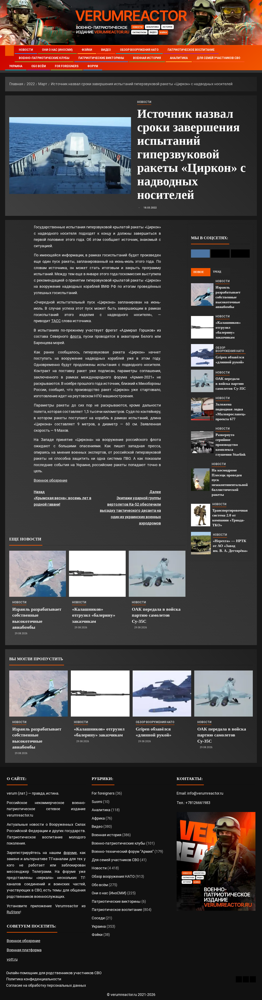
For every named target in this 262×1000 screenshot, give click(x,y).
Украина (15, 66)
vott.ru (12, 959)
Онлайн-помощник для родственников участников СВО (54, 973)
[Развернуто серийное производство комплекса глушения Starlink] (202, 442)
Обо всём (38, 66)
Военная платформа (24, 950)
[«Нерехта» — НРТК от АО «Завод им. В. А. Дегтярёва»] (201, 543)
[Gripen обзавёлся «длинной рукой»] (202, 355)
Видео (106, 49)
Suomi (97, 802)
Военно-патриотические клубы (44, 58)
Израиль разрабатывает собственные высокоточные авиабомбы (228, 297)
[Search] (253, 58)
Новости (26, 49)
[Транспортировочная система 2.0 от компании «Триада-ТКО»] (200, 515)
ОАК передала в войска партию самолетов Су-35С (156, 615)
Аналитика (179, 58)
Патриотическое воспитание (191, 49)
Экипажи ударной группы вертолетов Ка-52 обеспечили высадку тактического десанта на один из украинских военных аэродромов (130, 507)
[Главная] (9, 50)
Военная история (147, 58)
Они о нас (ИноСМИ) (57, 49)
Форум (92, 66)
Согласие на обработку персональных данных (46, 985)
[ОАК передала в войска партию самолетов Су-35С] (157, 574)
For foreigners (66, 66)
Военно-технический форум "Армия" (123, 851)
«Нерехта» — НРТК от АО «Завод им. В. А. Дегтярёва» (230, 546)
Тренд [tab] (217, 271)
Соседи (98, 918)
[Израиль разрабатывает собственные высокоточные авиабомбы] (37, 574)
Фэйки (87, 49)
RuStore (13, 912)
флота (75, 336)
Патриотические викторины (101, 58)
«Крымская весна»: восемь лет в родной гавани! (62, 498)
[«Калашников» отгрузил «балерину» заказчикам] (97, 574)
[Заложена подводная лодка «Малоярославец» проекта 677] (202, 409)
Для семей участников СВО (218, 58)
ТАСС (56, 321)
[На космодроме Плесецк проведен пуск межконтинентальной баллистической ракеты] (200, 479)
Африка (98, 818)
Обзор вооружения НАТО (139, 49)
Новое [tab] (198, 272)
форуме (70, 853)
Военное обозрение (50, 480)
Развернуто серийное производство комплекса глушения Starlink (231, 444)
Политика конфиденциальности (33, 979)
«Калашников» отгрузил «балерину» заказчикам (93, 615)
